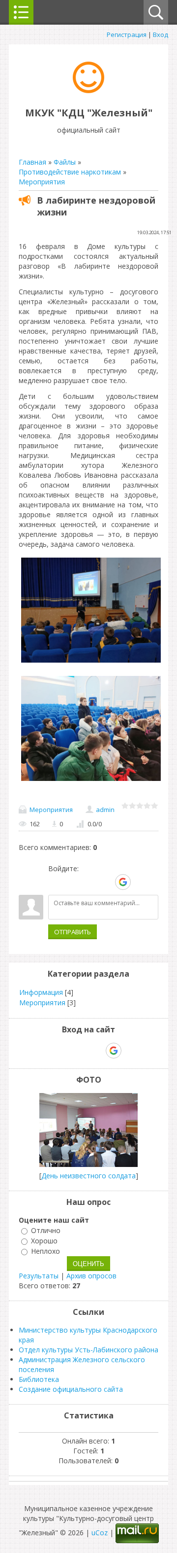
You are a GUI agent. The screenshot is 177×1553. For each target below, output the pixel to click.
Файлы (65, 162)
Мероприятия (42, 181)
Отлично (45, 1230)
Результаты (39, 1275)
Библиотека (39, 1379)
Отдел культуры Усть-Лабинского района (88, 1349)
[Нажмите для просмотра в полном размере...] (91, 662)
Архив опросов (91, 1275)
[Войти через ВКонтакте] (72, 882)
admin (105, 809)
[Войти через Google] (123, 882)
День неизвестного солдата (88, 1175)
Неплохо (45, 1251)
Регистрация (127, 34)
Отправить (72, 931)
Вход (160, 34)
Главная (32, 162)
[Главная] (88, 90)
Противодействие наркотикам (70, 171)
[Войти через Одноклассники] (140, 882)
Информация (41, 992)
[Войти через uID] (55, 882)
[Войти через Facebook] (89, 882)
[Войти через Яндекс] (105, 882)
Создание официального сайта (71, 1389)
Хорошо (44, 1240)
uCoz (99, 1532)
